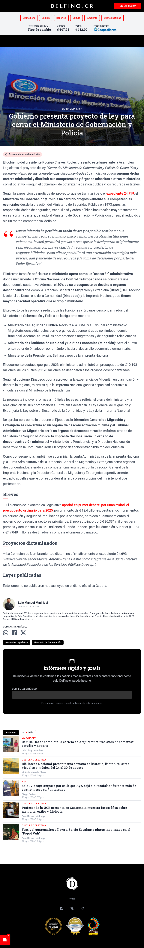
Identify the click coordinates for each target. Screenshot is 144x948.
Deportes (61, 18)
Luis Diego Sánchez (32, 750)
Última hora (29, 18)
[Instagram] (82, 908)
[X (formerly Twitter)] (72, 908)
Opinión (46, 18)
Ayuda (72, 898)
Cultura (76, 18)
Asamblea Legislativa (16, 642)
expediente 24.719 (120, 193)
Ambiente (92, 18)
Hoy (24, 781)
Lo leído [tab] (27, 732)
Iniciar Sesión (127, 6)
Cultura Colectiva (34, 759)
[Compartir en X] (23, 633)
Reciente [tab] (11, 732)
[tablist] (72, 732)
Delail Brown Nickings (33, 816)
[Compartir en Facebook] (14, 633)
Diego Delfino (29, 794)
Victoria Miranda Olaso (34, 772)
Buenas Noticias (112, 18)
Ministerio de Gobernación (47, 642)
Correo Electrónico (24, 689)
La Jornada (29, 738)
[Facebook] (61, 908)
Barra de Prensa (72, 109)
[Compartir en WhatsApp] (5, 632)
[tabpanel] (72, 789)
